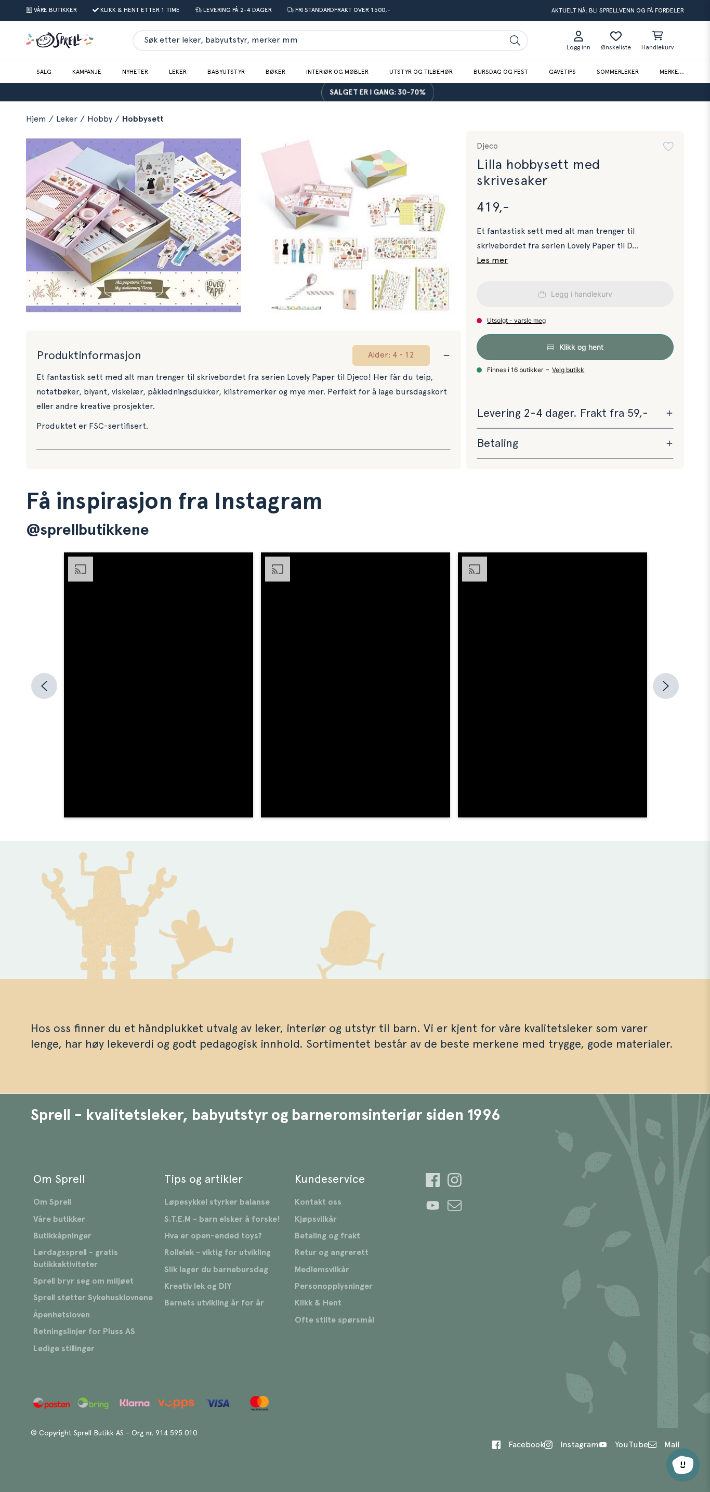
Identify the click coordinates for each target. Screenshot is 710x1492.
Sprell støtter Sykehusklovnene (93, 1297)
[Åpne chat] (683, 1465)
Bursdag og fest (501, 72)
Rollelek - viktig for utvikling (217, 1252)
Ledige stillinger (64, 1348)
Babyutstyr (226, 72)
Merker (671, 72)
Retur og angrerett (332, 1252)
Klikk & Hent (318, 1303)
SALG (43, 72)
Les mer (492, 260)
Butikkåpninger (62, 1236)
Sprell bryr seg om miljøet (83, 1281)
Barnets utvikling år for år (214, 1303)
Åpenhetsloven (61, 1315)
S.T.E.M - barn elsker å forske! (222, 1219)
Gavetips (562, 72)
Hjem (36, 119)
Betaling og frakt (327, 1236)
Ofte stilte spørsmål (334, 1320)
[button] (668, 146)
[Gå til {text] (433, 1181)
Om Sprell (52, 1202)
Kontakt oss (318, 1202)
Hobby (99, 119)
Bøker (275, 72)
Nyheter (135, 72)
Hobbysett (143, 119)
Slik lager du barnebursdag (216, 1269)
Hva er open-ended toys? (213, 1236)
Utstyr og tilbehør (421, 72)
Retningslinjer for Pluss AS (84, 1331)
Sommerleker (618, 72)
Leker (178, 72)
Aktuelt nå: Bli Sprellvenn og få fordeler (617, 10)
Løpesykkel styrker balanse (217, 1202)
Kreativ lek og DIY (197, 1286)
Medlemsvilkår (322, 1269)
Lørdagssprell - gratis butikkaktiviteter (75, 1258)
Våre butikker (59, 1219)
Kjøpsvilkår (316, 1219)
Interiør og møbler (337, 72)
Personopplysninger (334, 1286)
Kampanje (86, 72)
